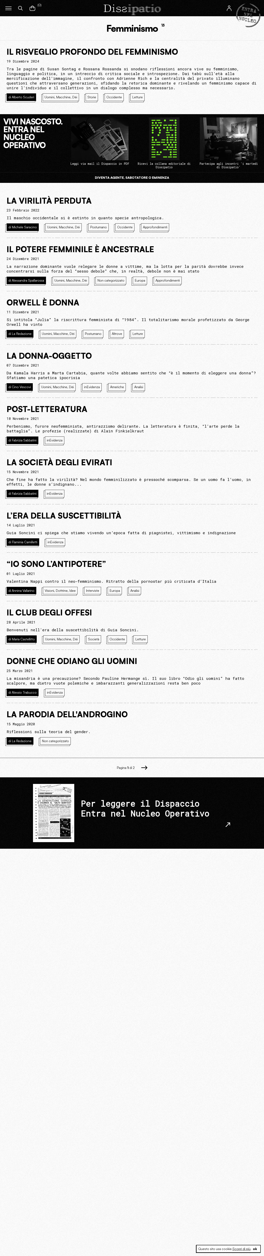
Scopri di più (241, 1249)
